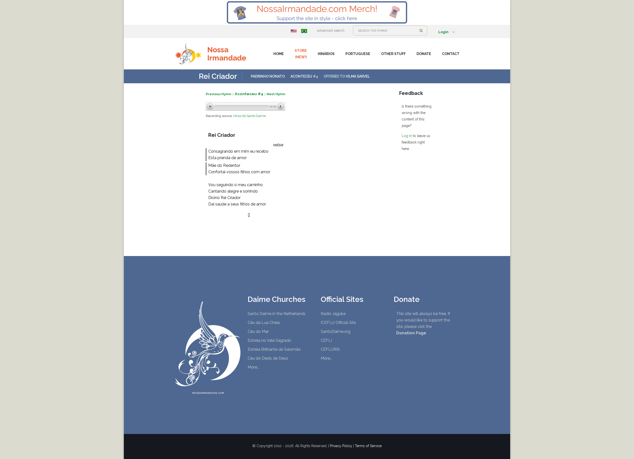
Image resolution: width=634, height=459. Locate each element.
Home (278, 54)
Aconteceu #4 (249, 93)
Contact (450, 54)
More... (253, 367)
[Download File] (280, 106)
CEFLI (326, 340)
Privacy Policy (341, 446)
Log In (407, 136)
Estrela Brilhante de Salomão (274, 349)
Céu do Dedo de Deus (268, 358)
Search (421, 30)
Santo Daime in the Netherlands (277, 313)
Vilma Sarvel (358, 76)
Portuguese (357, 54)
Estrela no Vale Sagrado (269, 340)
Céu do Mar (258, 331)
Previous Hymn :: (220, 94)
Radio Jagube (333, 313)
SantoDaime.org (335, 331)
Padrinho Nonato (268, 76)
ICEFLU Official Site (338, 322)
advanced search (330, 30)
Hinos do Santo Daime (249, 116)
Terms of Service (368, 446)
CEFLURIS (330, 349)
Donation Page (411, 333)
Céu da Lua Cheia (264, 322)
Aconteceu (301, 76)
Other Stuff (393, 54)
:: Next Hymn (274, 94)
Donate (424, 54)
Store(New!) (301, 54)
